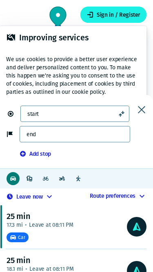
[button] (13, 114)
